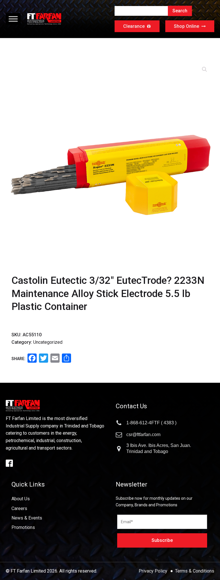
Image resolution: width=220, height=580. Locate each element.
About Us (20, 498)
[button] (204, 69)
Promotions (23, 527)
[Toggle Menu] (13, 19)
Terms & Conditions (194, 571)
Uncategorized (47, 342)
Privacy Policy (153, 571)
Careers (19, 508)
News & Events (26, 518)
